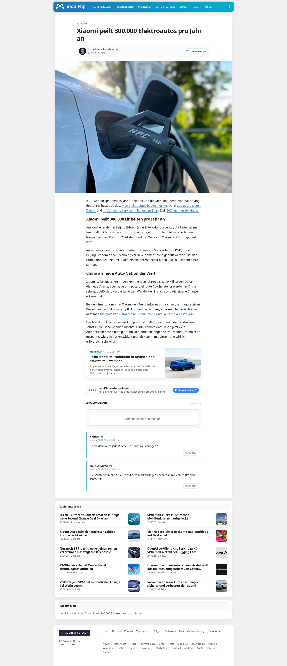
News (106, 643)
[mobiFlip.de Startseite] (71, 6)
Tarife (161, 643)
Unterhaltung (165, 6)
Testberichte (125, 6)
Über (105, 631)
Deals (183, 6)
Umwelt (176, 648)
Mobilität (144, 6)
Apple (200, 648)
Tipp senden (143, 631)
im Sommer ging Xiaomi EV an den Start (130, 210)
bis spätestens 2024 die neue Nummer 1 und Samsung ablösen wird (147, 314)
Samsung (212, 648)
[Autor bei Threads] (117, 49)
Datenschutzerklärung (191, 631)
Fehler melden (195, 403)
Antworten (190, 452)
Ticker (195, 6)
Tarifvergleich (102, 6)
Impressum (214, 631)
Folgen (208, 6)
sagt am (105, 440)
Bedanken (170, 631)
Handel (133, 648)
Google (107, 652)
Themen (116, 631)
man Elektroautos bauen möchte (144, 206)
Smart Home (198, 643)
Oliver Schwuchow (103, 49)
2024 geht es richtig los (183, 210)
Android (188, 648)
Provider (145, 648)
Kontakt (128, 631)
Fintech (122, 648)
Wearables (109, 648)
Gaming (212, 643)
